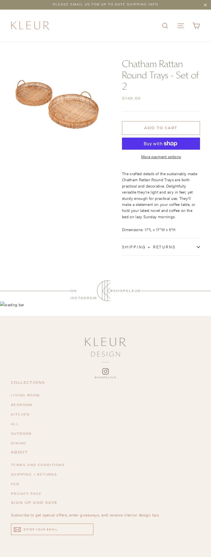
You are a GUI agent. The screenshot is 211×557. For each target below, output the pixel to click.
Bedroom (22, 405)
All (15, 424)
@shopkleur (125, 291)
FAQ (15, 484)
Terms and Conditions (38, 465)
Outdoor (21, 434)
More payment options (161, 156)
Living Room (25, 396)
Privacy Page (26, 494)
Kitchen (20, 415)
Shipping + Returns (148, 246)
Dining (18, 444)
